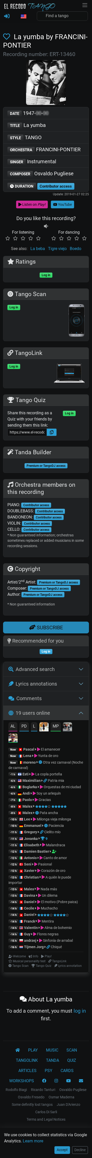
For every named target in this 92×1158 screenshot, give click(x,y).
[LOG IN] (6, 16)
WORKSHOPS (21, 1080)
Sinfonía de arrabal (57, 940)
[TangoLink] (45, 780)
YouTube (64, 204)
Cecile (29, 908)
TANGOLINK (27, 1060)
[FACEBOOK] (44, 1081)
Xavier (29, 871)
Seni (27, 864)
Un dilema (49, 895)
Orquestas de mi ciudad (62, 787)
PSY (48, 1070)
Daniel (29, 902)
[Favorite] (7, 37)
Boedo (75, 248)
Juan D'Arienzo (68, 1104)
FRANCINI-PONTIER (45, 149)
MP (56, 726)
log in (80, 1011)
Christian (31, 877)
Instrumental (33, 161)
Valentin (31, 928)
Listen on (33, 204)
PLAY (33, 1050)
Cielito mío (52, 832)
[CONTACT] (81, 1081)
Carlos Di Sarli (46, 1112)
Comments (29, 698)
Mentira (47, 921)
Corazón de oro (52, 871)
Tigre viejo (57, 248)
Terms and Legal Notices (46, 1119)
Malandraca (55, 845)
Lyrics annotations (36, 684)
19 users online (33, 713)
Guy (27, 934)
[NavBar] (85, 4)
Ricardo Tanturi (43, 1090)
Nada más (48, 889)
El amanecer (50, 749)
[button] (23, 16)
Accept (62, 1150)
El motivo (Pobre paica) (59, 902)
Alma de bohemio (58, 928)
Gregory (30, 832)
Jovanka (31, 839)
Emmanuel (32, 826)
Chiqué (56, 947)
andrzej (30, 940)
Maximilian (31, 780)
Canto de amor (55, 858)
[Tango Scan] (41, 762)
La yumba (28, 125)
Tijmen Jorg (34, 947)
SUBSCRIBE (49, 627)
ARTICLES (27, 1070)
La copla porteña (48, 774)
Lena (27, 756)
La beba (37, 248)
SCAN (71, 1050)
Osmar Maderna (61, 1097)
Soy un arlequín (48, 793)
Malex (27, 806)
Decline (80, 1150)
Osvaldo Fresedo (31, 1097)
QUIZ (71, 1060)
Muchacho (49, 908)
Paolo (27, 800)
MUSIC (52, 1050)
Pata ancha (49, 813)
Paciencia (56, 826)
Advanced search (35, 669)
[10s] (46, 226)
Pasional (44, 864)
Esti (25, 774)
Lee (27, 819)
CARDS (67, 1070)
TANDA (52, 1060)
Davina (29, 895)
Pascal (28, 749)
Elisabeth (31, 845)
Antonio (30, 858)
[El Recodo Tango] (17, 1050)
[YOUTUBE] (68, 1081)
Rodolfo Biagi (16, 1090)
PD (24, 726)
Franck (29, 921)
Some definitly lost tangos (32, 1104)
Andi (26, 793)
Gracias (44, 800)
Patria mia (56, 780)
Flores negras (47, 934)
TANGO (26, 137)
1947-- (29, 113)
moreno (29, 762)
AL (12, 726)
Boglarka (29, 787)
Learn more (33, 1141)
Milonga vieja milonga (53, 819)
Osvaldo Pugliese (42, 173)
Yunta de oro (47, 756)
